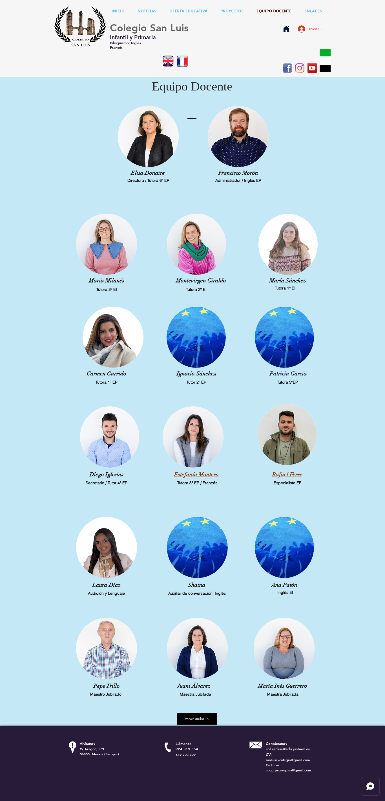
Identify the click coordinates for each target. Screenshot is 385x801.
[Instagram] (299, 68)
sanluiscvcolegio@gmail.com (288, 760)
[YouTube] (312, 68)
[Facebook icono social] (287, 68)
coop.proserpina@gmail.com (288, 770)
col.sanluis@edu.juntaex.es (288, 749)
